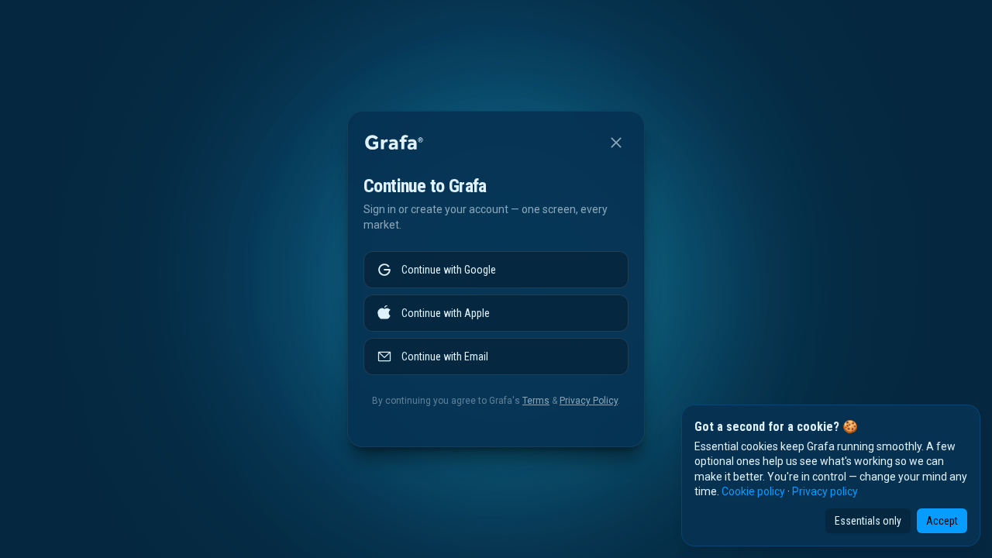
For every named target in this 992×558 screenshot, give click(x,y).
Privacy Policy (589, 400)
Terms (535, 400)
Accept (942, 521)
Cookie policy (753, 491)
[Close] (616, 142)
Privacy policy (825, 491)
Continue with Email (444, 356)
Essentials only (868, 521)
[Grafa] (393, 142)
